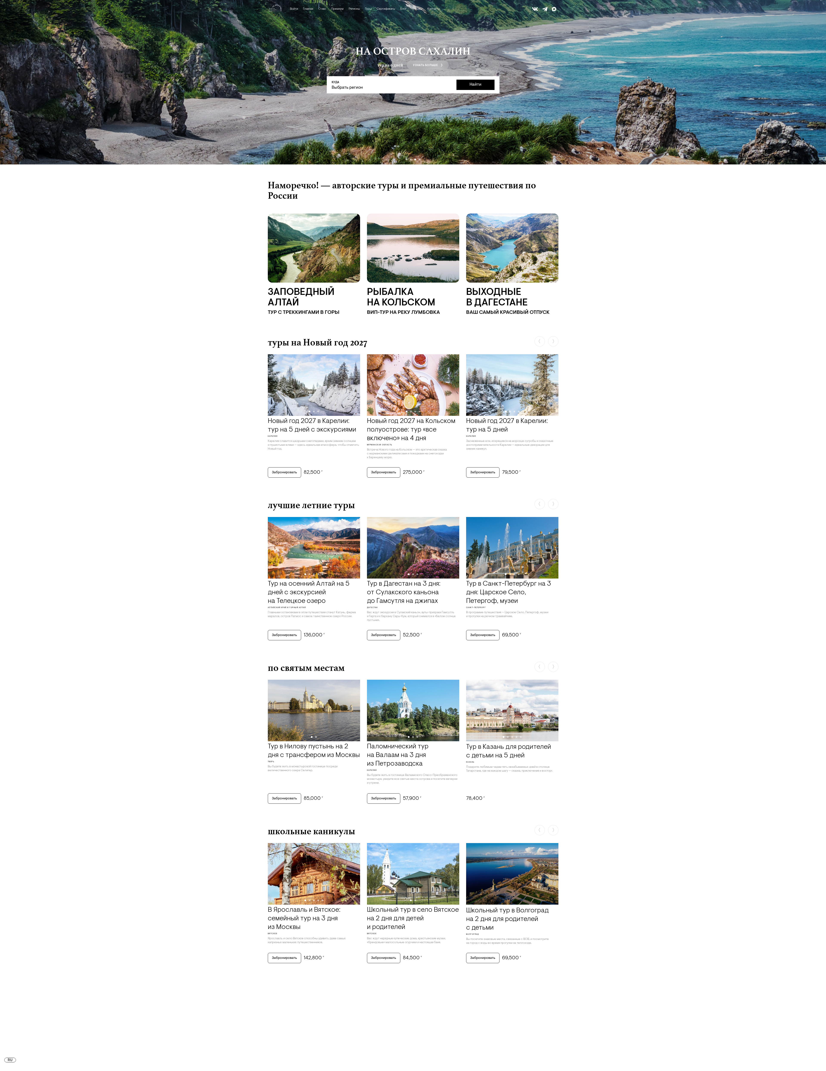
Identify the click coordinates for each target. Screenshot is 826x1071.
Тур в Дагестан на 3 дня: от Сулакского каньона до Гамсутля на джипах (404, 592)
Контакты (433, 9)
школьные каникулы (311, 831)
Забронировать (284, 472)
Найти (475, 85)
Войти (294, 9)
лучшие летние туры (311, 505)
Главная (308, 9)
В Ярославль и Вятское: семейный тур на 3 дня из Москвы (304, 919)
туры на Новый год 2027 (317, 342)
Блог (403, 9)
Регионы (354, 9)
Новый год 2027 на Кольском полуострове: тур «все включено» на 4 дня (411, 430)
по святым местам (306, 667)
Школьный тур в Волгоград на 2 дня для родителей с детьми (507, 919)
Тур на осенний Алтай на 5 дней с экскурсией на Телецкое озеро (309, 592)
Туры (368, 9)
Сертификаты (386, 9)
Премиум (337, 9)
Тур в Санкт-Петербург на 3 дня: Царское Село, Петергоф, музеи (508, 592)
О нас (322, 9)
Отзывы (417, 9)
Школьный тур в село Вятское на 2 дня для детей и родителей (413, 919)
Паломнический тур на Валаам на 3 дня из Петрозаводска (397, 755)
